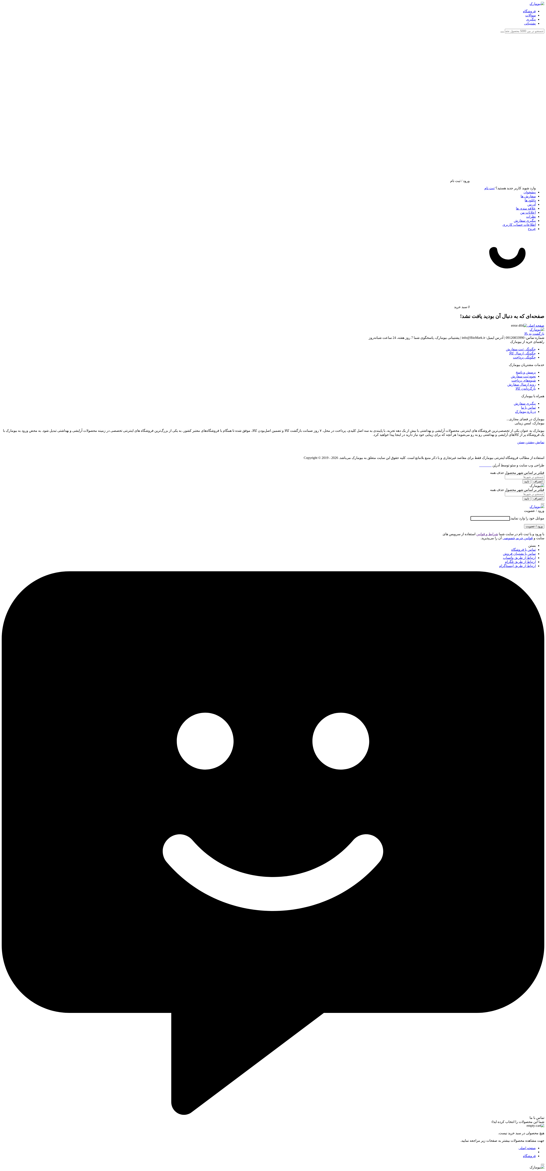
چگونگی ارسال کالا (522, 353)
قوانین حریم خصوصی (517, 538)
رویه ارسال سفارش (521, 384)
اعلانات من (528, 212)
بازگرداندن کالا (526, 388)
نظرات (531, 216)
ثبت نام (489, 188)
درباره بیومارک (525, 411)
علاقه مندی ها (526, 208)
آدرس (531, 204)
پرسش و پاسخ (526, 372)
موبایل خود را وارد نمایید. (527, 518)
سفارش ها (528, 196)
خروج (532, 229)
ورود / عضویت (534, 526)
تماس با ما (528, 407)
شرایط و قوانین (487, 534)
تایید (526, 481)
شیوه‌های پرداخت (523, 380)
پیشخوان (530, 192)
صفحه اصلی (535, 325)
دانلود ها (530, 200)
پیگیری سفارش (525, 220)
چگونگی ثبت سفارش (521, 349)
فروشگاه (529, 1156)
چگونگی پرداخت (524, 357)
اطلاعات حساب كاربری (519, 224)
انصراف (538, 481)
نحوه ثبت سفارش (523, 376)
